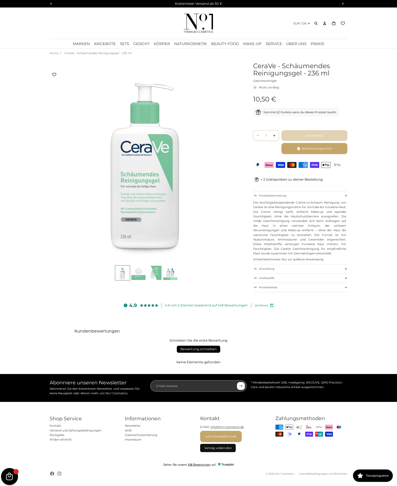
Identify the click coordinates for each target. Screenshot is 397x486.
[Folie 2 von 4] (138, 273)
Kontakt (55, 426)
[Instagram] (59, 473)
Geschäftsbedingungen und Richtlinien (323, 473)
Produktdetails (268, 287)
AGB (128, 430)
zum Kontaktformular (221, 436)
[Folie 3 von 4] (154, 273)
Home (54, 53)
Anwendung (266, 268)
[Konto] (324, 23)
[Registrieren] (241, 386)
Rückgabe (57, 435)
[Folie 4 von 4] (170, 273)
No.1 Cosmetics (284, 473)
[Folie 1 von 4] (122, 273)
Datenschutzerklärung (141, 435)
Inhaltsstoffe (266, 278)
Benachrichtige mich (317, 148)
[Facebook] (52, 473)
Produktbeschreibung (272, 195)
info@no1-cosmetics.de (227, 427)
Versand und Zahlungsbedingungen (75, 430)
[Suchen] (315, 23)
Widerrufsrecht (61, 439)
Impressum (133, 439)
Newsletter (133, 426)
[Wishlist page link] (343, 23)
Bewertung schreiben (198, 349)
